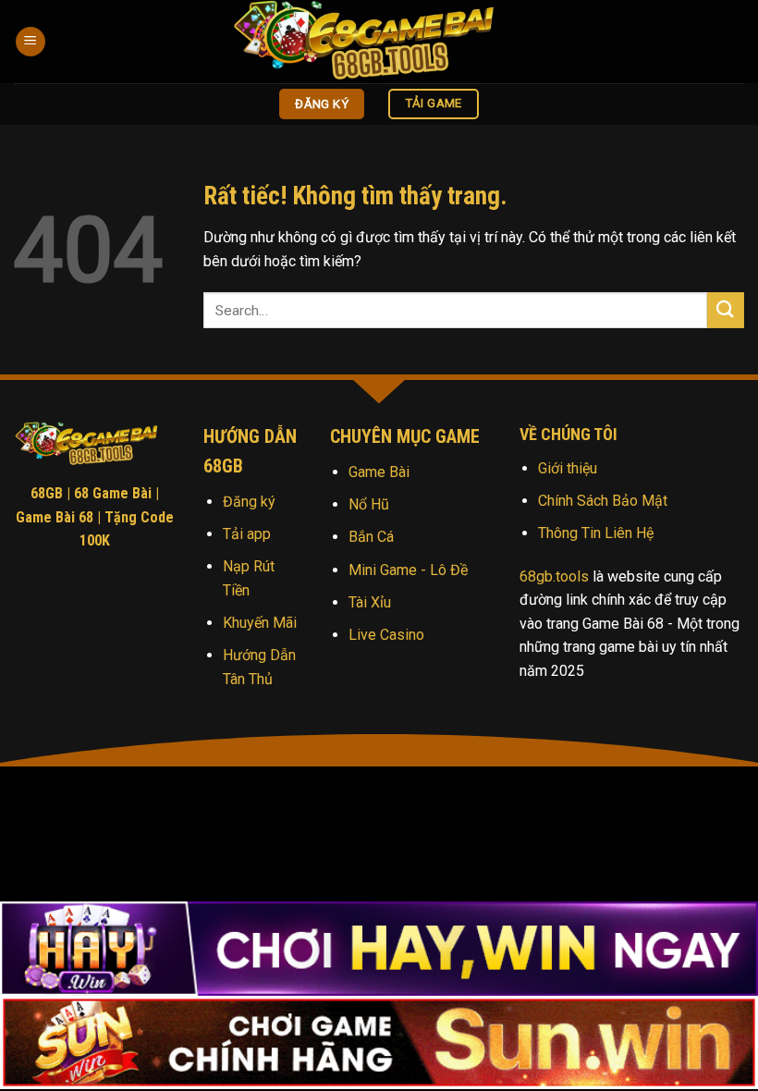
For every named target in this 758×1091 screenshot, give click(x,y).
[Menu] (30, 42)
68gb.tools (554, 576)
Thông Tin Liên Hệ (596, 533)
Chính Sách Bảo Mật (602, 500)
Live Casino (386, 635)
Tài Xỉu (369, 602)
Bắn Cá (371, 537)
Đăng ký (249, 501)
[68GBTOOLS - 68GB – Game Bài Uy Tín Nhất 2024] (379, 41)
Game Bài (379, 472)
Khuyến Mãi (260, 622)
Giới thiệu (567, 468)
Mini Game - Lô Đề (408, 570)
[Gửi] (725, 310)
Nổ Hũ (368, 504)
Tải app (247, 534)
